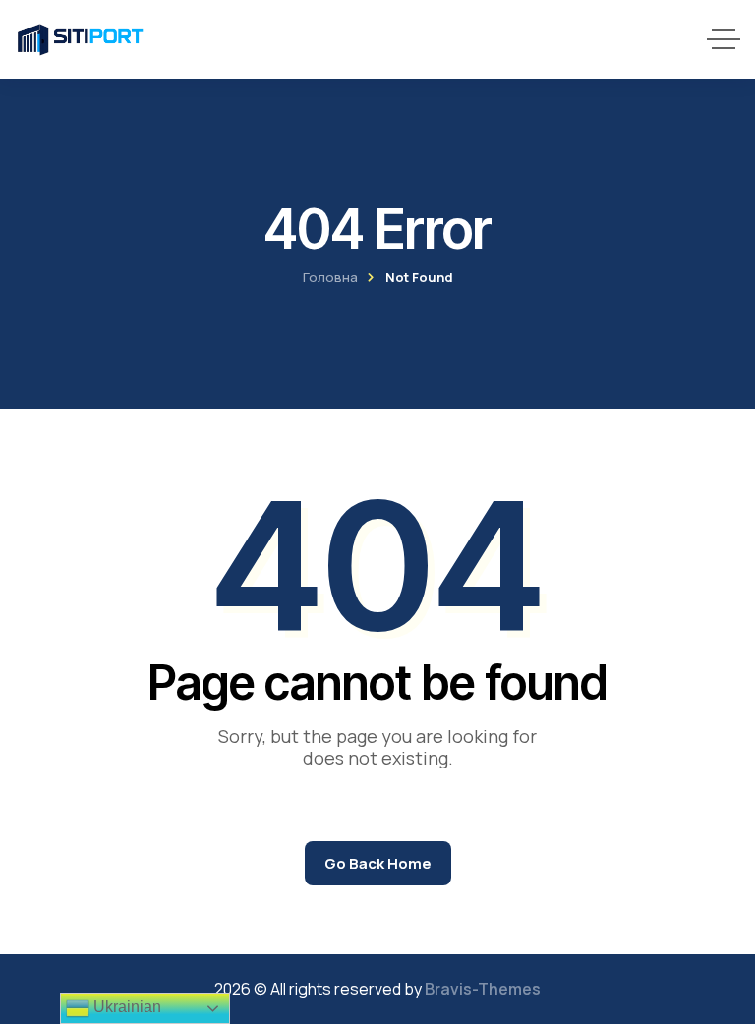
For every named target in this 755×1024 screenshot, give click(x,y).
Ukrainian (125, 1006)
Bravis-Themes (483, 988)
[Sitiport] (80, 39)
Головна (330, 277)
